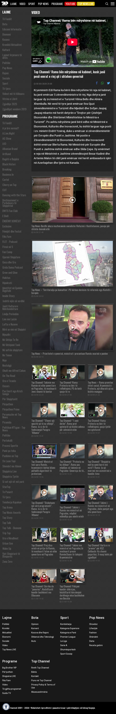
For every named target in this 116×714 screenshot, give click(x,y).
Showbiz (93, 624)
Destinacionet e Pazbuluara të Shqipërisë (10, 203)
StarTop (6, 487)
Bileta (34, 672)
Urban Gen (7, 543)
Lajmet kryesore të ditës (12, 56)
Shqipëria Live (9, 471)
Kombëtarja (65, 624)
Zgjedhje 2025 (9, 104)
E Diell (5, 216)
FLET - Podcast (10, 242)
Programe (57, 4)
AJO (4, 144)
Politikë (5, 624)
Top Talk (6, 523)
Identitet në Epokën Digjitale (12, 289)
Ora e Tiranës (9, 381)
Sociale (6, 78)
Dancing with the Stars (14, 195)
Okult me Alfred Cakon (14, 371)
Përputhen (7, 404)
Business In (8, 174)
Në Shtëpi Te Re (10, 340)
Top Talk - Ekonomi (11, 528)
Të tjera (6, 88)
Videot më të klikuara (13, 94)
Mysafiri (6, 334)
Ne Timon (7, 355)
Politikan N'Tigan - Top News (13, 428)
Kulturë (6, 50)
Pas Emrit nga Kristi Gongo (12, 392)
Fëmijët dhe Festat (11, 231)
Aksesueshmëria (39, 692)
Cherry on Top (9, 185)
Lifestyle (93, 628)
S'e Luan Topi (9, 461)
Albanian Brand (10, 149)
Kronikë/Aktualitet (12, 45)
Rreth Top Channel (40, 667)
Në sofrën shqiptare (12, 350)
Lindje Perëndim (10, 314)
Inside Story (8, 296)
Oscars (5, 386)
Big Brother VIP (9, 667)
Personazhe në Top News (11, 415)
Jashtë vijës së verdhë (13, 301)
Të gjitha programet (11, 689)
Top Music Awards (11, 512)
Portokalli (7, 440)
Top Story (7, 518)
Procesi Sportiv (10, 446)
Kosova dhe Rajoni (40, 632)
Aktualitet (7, 632)
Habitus (6, 278)
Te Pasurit (7, 492)
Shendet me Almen (11, 466)
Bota (4, 24)
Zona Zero (7, 561)
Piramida (6, 422)
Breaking (6, 169)
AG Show (6, 138)
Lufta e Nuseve (10, 324)
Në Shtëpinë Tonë (11, 345)
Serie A (63, 645)
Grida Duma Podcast (12, 267)
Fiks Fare (6, 236)
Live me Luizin (9, 319)
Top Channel (40, 661)
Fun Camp (7, 252)
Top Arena (7, 507)
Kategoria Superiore (69, 628)
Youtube (70, 4)
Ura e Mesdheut (10, 538)
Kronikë (5, 628)
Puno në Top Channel (41, 680)
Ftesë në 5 (7, 247)
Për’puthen (7, 672)
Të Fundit (7, 19)
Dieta (91, 641)
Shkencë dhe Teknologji (42, 637)
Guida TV (6, 693)
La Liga (63, 641)
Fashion (93, 632)
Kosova (6, 39)
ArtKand (6, 154)
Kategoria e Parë (68, 632)
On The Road (8, 376)
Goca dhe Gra (9, 262)
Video (22, 4)
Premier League (68, 637)
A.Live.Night (8, 133)
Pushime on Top (10, 456)
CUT (4, 190)
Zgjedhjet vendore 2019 (14, 109)
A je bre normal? (10, 128)
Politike (6, 63)
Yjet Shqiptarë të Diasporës (11, 555)
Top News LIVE (85, 4)
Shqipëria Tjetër (10, 476)
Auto (33, 641)
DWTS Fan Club (10, 211)
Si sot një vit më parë (13, 482)
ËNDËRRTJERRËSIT (11, 221)
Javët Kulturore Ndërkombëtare (10, 307)
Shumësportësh (68, 649)
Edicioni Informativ (11, 29)
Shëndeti (93, 637)
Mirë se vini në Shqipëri (14, 329)
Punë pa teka (9, 451)
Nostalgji (6, 365)
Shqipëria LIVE (9, 676)
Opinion (35, 624)
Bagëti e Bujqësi (10, 159)
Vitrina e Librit (9, 99)
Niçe (4, 360)
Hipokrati (7, 283)
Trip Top (6, 533)
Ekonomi (6, 34)
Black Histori (9, 164)
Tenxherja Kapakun (11, 502)
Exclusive (6, 226)
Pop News (43, 4)
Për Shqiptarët (10, 399)
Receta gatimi (96, 645)
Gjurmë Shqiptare (11, 257)
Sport (31, 4)
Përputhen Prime (10, 409)
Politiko (6, 435)
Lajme (13, 4)
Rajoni (5, 73)
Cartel (5, 180)
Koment (35, 628)
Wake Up (6, 548)
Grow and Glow (10, 272)
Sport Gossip (66, 654)
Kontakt (35, 676)
